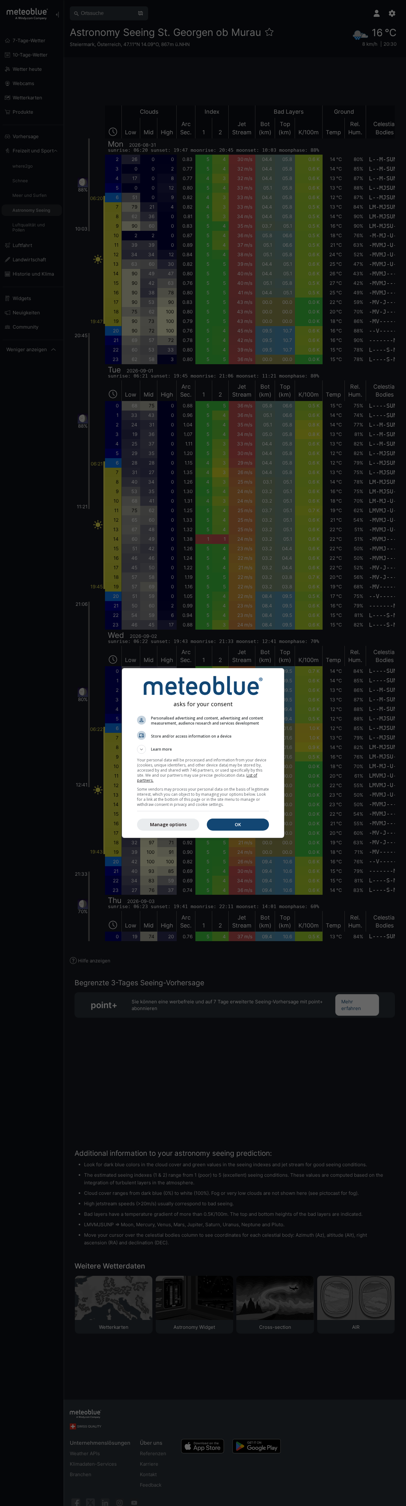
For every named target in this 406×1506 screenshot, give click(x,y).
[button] (203, 749)
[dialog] (203, 753)
